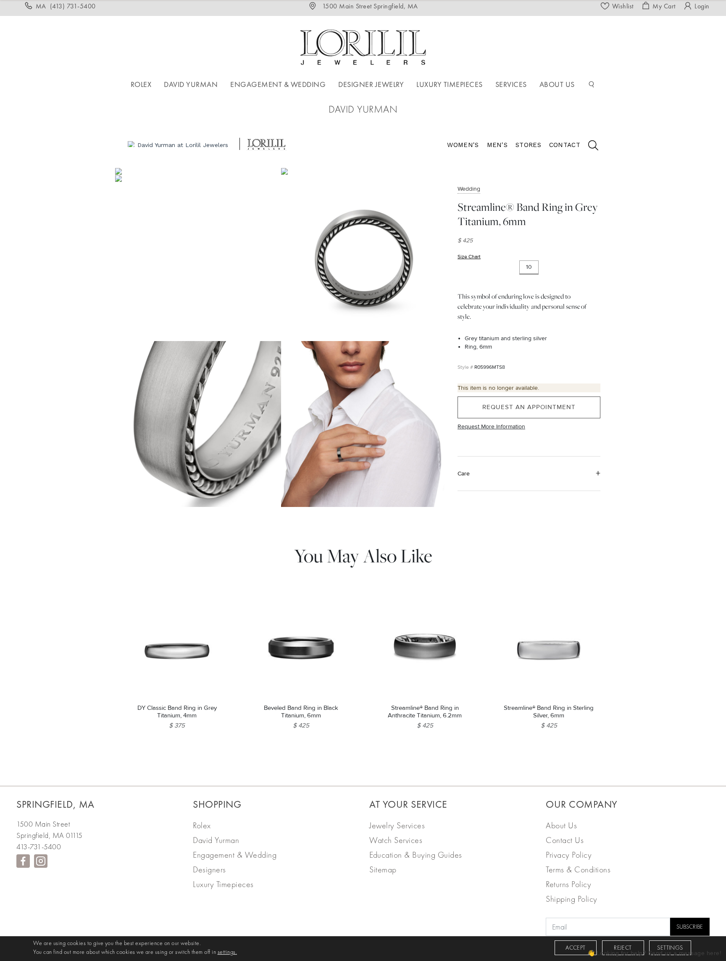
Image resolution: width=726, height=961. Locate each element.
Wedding (469, 188)
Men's (497, 145)
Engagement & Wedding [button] (278, 84)
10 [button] (529, 267)
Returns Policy (568, 884)
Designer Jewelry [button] (371, 84)
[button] (591, 84)
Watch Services (395, 840)
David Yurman (216, 840)
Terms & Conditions (578, 869)
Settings (670, 947)
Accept (575, 947)
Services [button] (511, 84)
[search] (589, 146)
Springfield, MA (55, 804)
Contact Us (565, 840)
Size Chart (469, 257)
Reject (622, 947)
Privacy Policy (569, 854)
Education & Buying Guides (415, 854)
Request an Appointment (529, 407)
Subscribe (689, 926)
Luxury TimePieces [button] (449, 84)
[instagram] (40, 861)
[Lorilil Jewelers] (363, 46)
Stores (528, 145)
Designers (209, 869)
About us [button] (557, 84)
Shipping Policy (571, 898)
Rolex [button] (141, 84)
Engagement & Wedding (234, 854)
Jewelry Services (397, 825)
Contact (564, 145)
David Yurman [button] (191, 84)
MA (66, 6)
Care (464, 473)
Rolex (202, 825)
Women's (463, 145)
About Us (561, 825)
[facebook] (23, 861)
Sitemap (383, 869)
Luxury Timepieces (223, 884)
